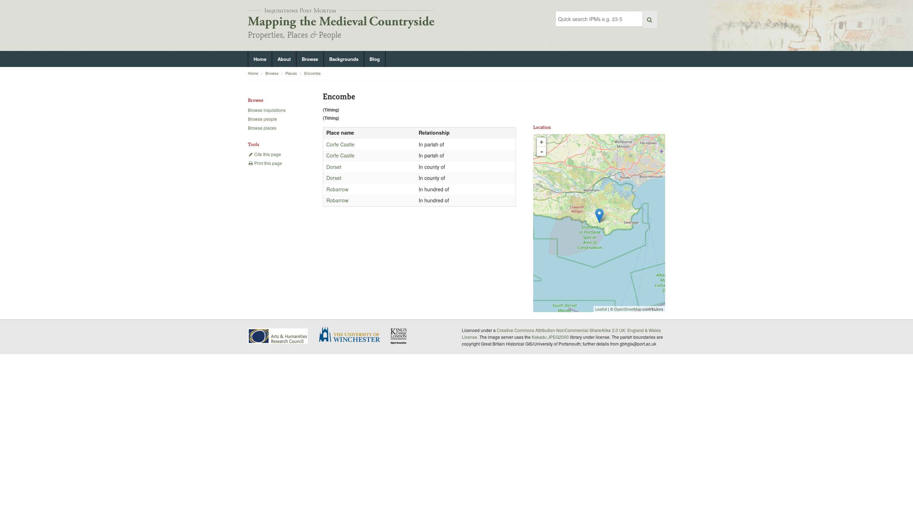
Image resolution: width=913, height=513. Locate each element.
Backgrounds (343, 59)
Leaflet (601, 309)
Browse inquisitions (267, 110)
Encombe (312, 73)
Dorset (333, 166)
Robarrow (337, 189)
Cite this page (267, 154)
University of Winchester (352, 335)
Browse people (262, 119)
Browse (310, 59)
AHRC (278, 336)
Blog (374, 59)
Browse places (262, 128)
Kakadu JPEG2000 (550, 337)
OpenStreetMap (628, 309)
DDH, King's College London (399, 336)
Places (291, 73)
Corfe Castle (340, 144)
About (284, 59)
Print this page (267, 163)
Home (260, 59)
